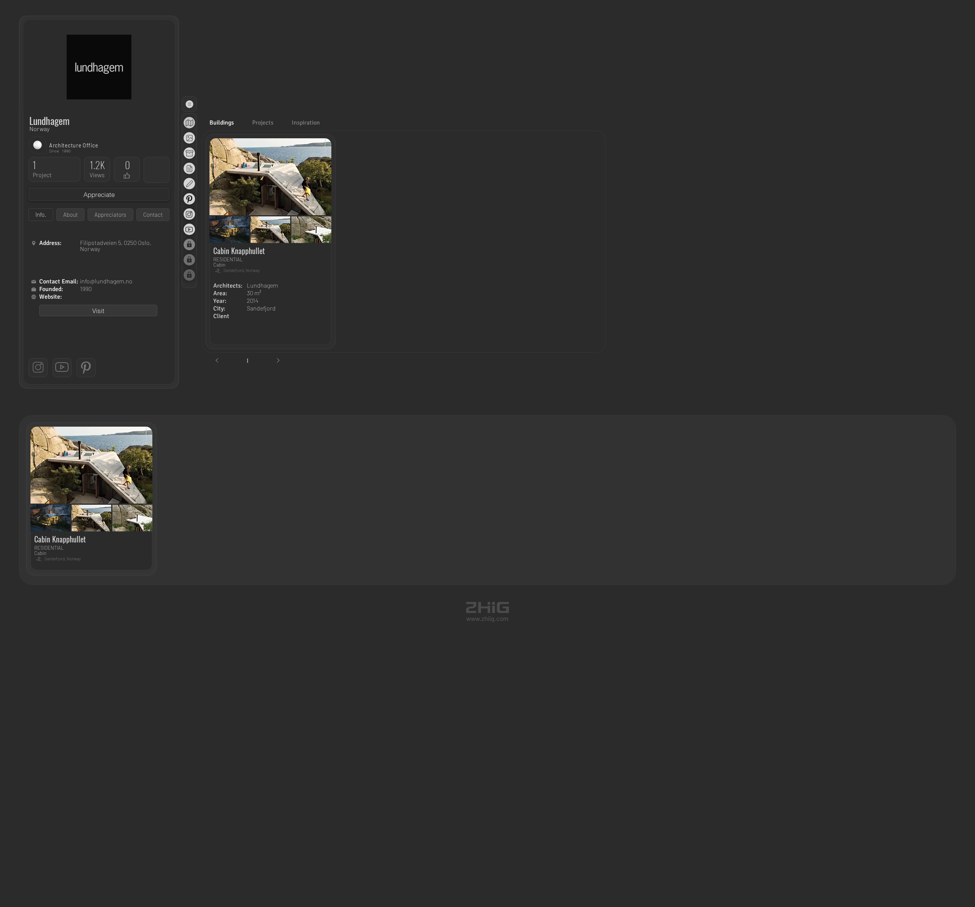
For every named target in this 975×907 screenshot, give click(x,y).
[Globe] (189, 123)
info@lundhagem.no (106, 281)
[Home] (33, 243)
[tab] (41, 214)
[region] (189, 122)
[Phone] (33, 289)
